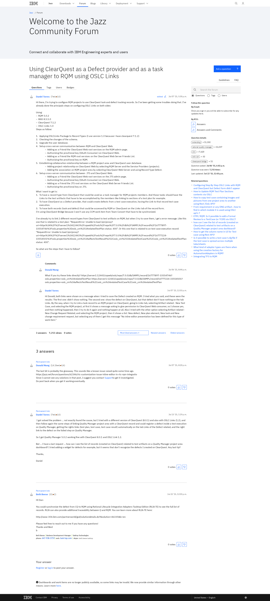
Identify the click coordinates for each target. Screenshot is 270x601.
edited (160, 96)
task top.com (66, 538)
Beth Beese (42, 494)
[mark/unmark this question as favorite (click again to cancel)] (38, 255)
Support (108, 377)
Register (40, 567)
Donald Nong (51, 269)
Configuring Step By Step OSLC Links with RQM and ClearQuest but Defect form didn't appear (217, 187)
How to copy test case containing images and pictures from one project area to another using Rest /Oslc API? (216, 200)
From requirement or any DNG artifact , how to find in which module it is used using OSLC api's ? (217, 209)
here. (58, 585)
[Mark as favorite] (38, 255)
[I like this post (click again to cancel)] (179, 255)
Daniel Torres (43, 96)
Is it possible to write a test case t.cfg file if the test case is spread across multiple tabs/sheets (215, 240)
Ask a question (223, 68)
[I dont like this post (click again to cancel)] (184, 255)
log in (50, 567)
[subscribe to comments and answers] (193, 130)
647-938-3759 (48, 538)
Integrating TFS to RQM (205, 256)
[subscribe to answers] (193, 124)
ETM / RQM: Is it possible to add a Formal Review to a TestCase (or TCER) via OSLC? (215, 218)
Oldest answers (177, 333)
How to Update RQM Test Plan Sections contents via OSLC (213, 193)
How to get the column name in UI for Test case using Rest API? (215, 233)
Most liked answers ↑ (130, 333)
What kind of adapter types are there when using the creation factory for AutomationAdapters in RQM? (215, 250)
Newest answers (158, 333)
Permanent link (43, 362)
